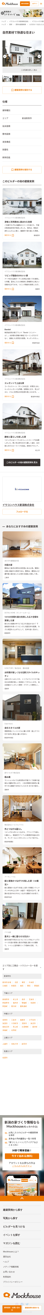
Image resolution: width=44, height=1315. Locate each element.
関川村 (13, 1006)
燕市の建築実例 (21, 24)
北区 (16, 982)
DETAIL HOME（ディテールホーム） (18, 613)
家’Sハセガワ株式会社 (12, 773)
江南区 (5, 986)
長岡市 (37, 289)
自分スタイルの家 (12, 728)
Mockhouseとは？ (11, 1252)
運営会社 (7, 1257)
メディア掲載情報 (11, 1267)
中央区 (31, 982)
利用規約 (7, 1277)
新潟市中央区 (35, 396)
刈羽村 (13, 1030)
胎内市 (15, 1003)
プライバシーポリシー (13, 1282)
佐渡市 (5, 1058)
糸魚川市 (14, 1044)
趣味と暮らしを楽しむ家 (15, 437)
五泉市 (31, 999)
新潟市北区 (36, 343)
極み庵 (7, 777)
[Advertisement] (22, 1088)
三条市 (7, 577)
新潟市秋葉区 (9, 842)
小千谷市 (32, 1020)
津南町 (5, 1030)
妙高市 (24, 1044)
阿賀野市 (5, 1003)
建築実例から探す (13, 1209)
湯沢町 (34, 1027)
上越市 (5, 1044)
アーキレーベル (10, 877)
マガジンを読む (11, 1243)
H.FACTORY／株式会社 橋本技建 (17, 668)
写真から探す (10, 1218)
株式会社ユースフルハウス (14, 825)
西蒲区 (36, 986)
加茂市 (5, 1023)
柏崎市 (22, 1020)
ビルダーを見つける (14, 1226)
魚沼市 (33, 1023)
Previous (4, 56)
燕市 (10, 24)
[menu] (41, 3)
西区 (29, 986)
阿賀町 (5, 1006)
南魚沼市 (5, 1027)
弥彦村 (33, 1003)
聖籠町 (24, 1003)
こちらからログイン (22, 1166)
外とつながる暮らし (13, 829)
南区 (21, 986)
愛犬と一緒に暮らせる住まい (17, 937)
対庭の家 (8, 565)
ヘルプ (6, 1262)
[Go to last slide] (2, 13)
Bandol (8, 330)
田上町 (15, 1027)
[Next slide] (41, 13)
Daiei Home (9, 724)
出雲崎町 (25, 1027)
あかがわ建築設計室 (12, 561)
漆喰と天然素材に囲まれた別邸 (18, 222)
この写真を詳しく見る (29, 70)
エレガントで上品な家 (14, 383)
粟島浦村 (23, 1006)
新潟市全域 (6, 982)
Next (39, 56)
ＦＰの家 (8, 932)
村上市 (37, 450)
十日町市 (14, 1023)
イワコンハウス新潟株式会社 (18, 21)
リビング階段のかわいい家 (16, 276)
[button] (22, 967)
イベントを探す (11, 1235)
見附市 (7, 790)
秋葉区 (13, 986)
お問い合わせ (9, 1272)
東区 (23, 982)
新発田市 (37, 235)
